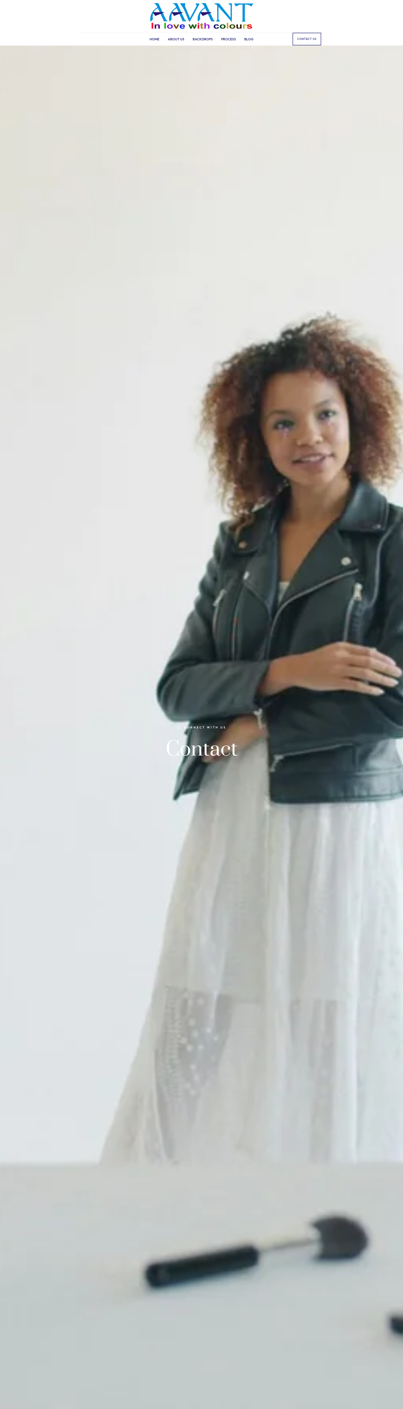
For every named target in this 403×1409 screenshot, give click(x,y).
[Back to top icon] (382, 1400)
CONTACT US (307, 39)
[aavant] (201, 16)
